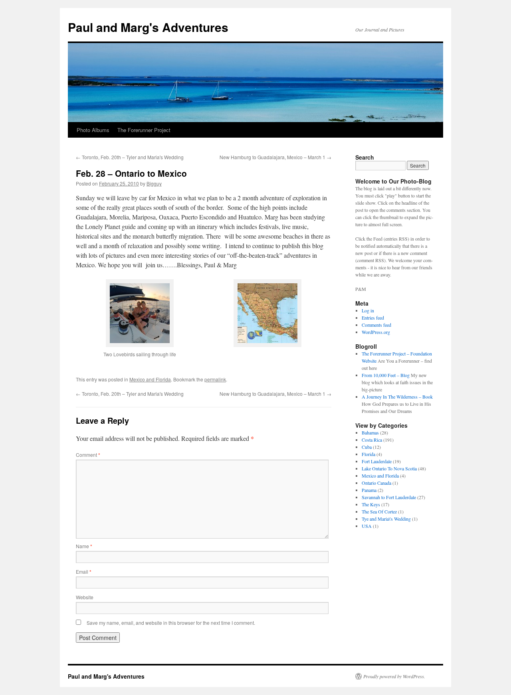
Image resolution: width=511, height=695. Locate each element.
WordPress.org (376, 332)
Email (83, 571)
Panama (369, 490)
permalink (215, 379)
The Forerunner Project (143, 130)
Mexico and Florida (150, 379)
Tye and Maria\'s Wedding (386, 518)
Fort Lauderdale (377, 461)
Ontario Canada (376, 483)
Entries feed (373, 317)
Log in (368, 310)
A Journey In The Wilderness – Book (397, 396)
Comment (88, 454)
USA (367, 526)
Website (84, 597)
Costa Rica (372, 439)
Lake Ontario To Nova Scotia (389, 468)
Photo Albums (93, 130)
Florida (368, 454)
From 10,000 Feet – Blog (386, 375)
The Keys (371, 504)
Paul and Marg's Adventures (148, 27)
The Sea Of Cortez (379, 511)
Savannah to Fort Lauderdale (389, 497)
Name (84, 546)
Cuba (367, 447)
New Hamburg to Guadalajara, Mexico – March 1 (275, 157)
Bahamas (370, 432)
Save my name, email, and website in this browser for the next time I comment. (171, 622)
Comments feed (376, 325)
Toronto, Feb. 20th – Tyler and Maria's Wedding (130, 157)
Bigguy (154, 183)
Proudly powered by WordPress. (394, 676)
